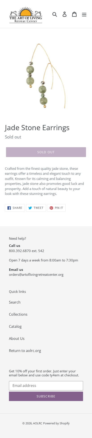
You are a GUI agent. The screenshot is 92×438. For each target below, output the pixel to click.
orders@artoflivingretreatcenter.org (36, 274)
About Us (17, 338)
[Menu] (84, 14)
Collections (18, 314)
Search (15, 302)
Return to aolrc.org (25, 350)
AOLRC (37, 423)
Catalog (15, 326)
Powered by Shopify (56, 423)
